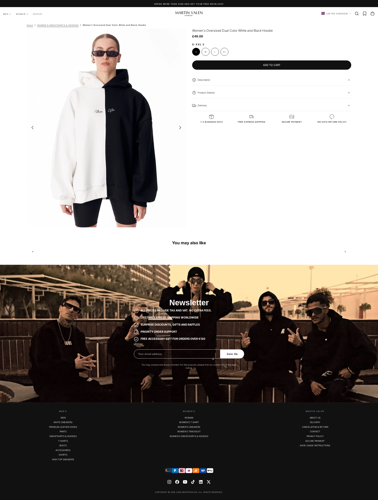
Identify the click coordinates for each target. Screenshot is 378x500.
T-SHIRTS (63, 441)
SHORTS (63, 454)
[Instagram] (169, 482)
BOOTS (63, 445)
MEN (5, 14)
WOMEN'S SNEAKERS (189, 427)
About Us (315, 417)
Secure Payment (315, 441)
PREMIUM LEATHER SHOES (63, 427)
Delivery (315, 422)
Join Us (232, 354)
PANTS (63, 431)
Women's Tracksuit (189, 431)
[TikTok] (193, 482)
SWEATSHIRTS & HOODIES (63, 436)
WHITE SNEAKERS (63, 422)
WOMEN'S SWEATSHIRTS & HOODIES (189, 436)
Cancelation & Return (315, 427)
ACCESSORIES (63, 450)
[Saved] (364, 13)
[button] (356, 13)
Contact (315, 431)
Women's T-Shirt (189, 422)
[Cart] (372, 13)
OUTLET (37, 14)
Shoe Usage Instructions (315, 445)
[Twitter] (208, 482)
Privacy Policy (315, 436)
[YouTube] (185, 482)
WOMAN (21, 14)
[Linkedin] (200, 482)
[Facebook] (177, 482)
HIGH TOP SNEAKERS (63, 459)
